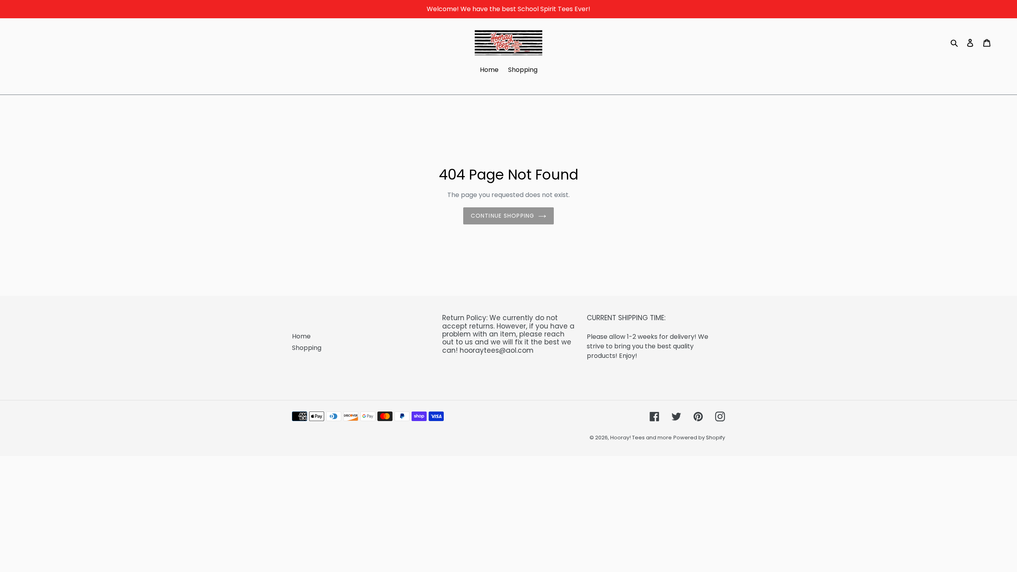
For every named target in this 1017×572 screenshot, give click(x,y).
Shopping (306, 347)
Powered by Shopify (699, 437)
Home (301, 336)
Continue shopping (502, 216)
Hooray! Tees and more (641, 437)
